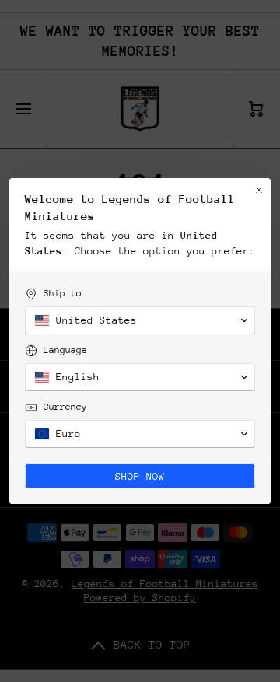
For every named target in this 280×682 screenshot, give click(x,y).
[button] (140, 320)
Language (65, 349)
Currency (65, 406)
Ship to (63, 293)
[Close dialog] (259, 189)
